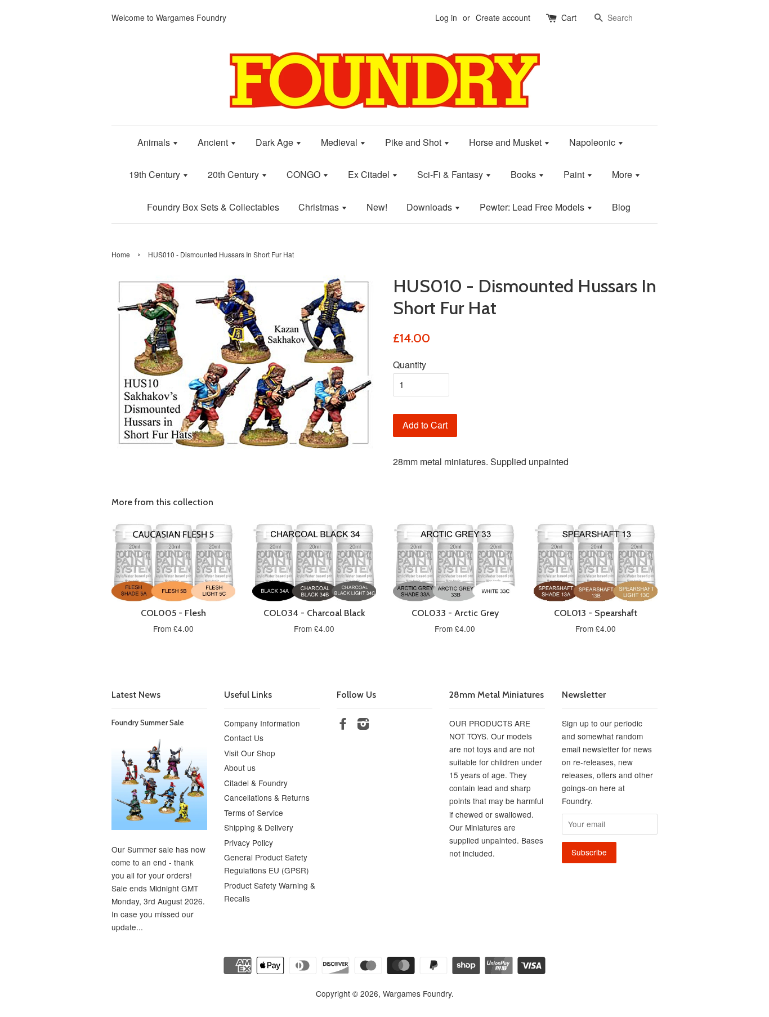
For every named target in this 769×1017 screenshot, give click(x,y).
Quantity (409, 364)
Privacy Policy (248, 842)
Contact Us (243, 737)
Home (120, 254)
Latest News (135, 694)
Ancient (214, 142)
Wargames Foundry (417, 993)
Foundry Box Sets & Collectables (213, 206)
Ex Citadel (370, 174)
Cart (568, 17)
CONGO (305, 174)
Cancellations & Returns (267, 797)
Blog (621, 206)
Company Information (262, 723)
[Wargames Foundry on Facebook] (343, 725)
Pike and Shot (414, 142)
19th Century (155, 174)
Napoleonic (593, 142)
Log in (446, 17)
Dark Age (276, 142)
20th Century (234, 174)
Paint (575, 174)
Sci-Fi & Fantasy (451, 174)
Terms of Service (253, 812)
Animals (154, 142)
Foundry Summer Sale (147, 722)
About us (240, 767)
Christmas (319, 206)
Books (524, 174)
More (623, 174)
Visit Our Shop (249, 753)
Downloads (430, 206)
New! (376, 206)
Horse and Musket (506, 142)
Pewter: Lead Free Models (533, 206)
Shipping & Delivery (258, 827)
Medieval (340, 142)
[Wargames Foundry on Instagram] (363, 725)
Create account (503, 17)
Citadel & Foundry (256, 782)
